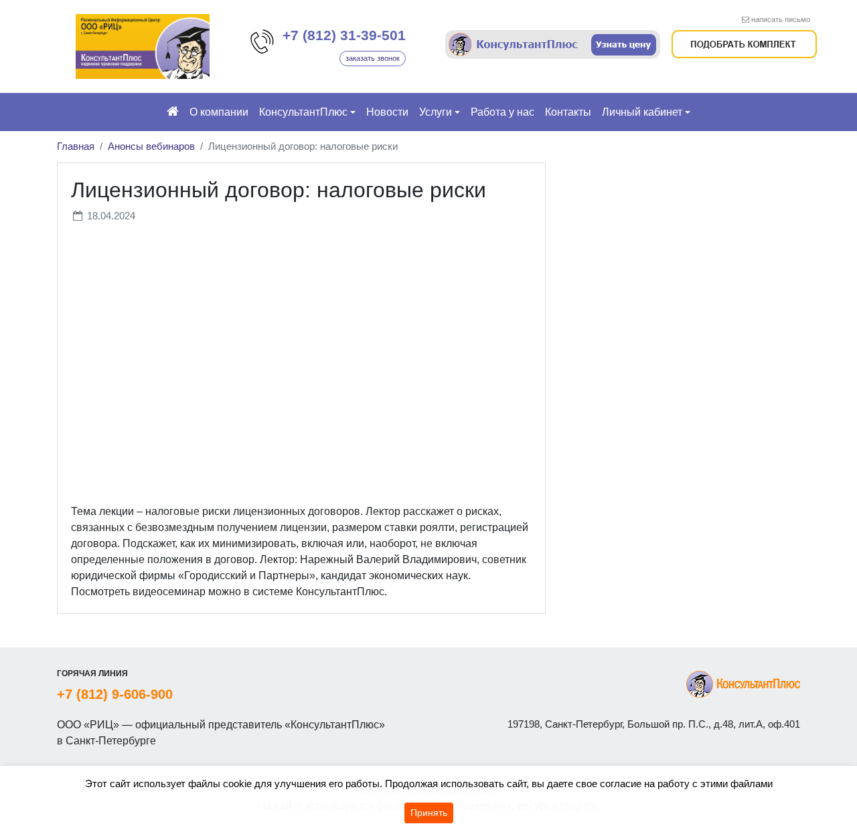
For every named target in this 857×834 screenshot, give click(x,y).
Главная (75, 146)
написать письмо (780, 19)
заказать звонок (372, 58)
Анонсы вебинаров (151, 146)
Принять (428, 812)
